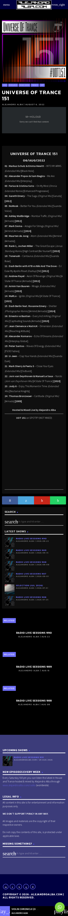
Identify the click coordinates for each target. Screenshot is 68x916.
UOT (42, 85)
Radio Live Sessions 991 (29, 757)
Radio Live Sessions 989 (31, 550)
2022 (4, 85)
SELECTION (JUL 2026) (29, 585)
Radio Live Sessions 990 (31, 538)
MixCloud (13, 85)
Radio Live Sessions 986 (31, 597)
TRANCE (35, 85)
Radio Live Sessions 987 (31, 573)
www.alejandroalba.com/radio (19, 785)
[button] (60, 907)
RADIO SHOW (24, 85)
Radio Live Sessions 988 (31, 562)
